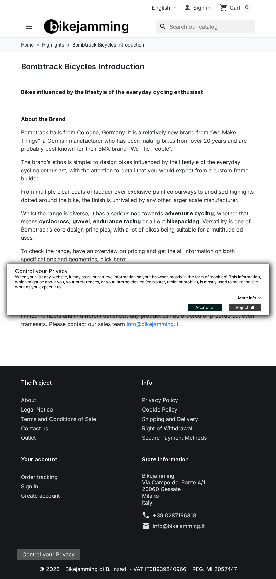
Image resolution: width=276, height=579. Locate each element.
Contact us (34, 428)
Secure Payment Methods (174, 437)
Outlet (28, 437)
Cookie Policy (159, 409)
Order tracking (39, 477)
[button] (196, 8)
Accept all (205, 307)
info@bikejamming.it (152, 324)
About (28, 400)
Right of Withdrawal (167, 428)
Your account (39, 459)
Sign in (29, 486)
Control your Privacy (48, 554)
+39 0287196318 (174, 515)
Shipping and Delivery (170, 419)
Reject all (245, 307)
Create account (40, 495)
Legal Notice (37, 409)
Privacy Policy (160, 400)
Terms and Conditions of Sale (58, 419)
